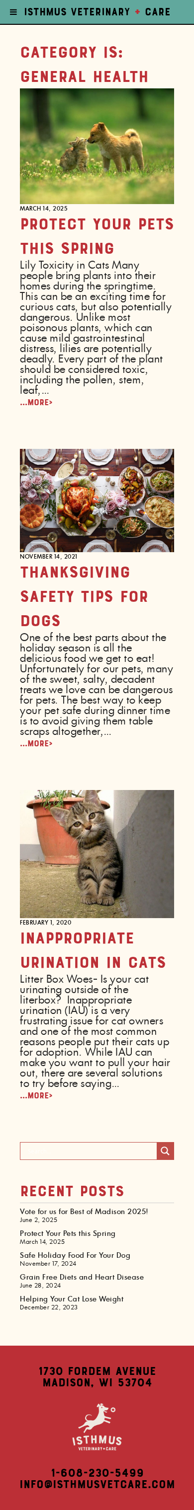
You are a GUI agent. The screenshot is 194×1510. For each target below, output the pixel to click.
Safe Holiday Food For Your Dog (75, 1255)
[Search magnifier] (165, 1151)
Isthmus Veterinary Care (97, 11)
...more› (36, 402)
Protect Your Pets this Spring (68, 1233)
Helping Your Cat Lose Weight (71, 1299)
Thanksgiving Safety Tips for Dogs (84, 596)
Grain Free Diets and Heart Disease (82, 1277)
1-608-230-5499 (97, 1473)
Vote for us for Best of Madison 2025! (84, 1212)
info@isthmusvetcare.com (97, 1484)
